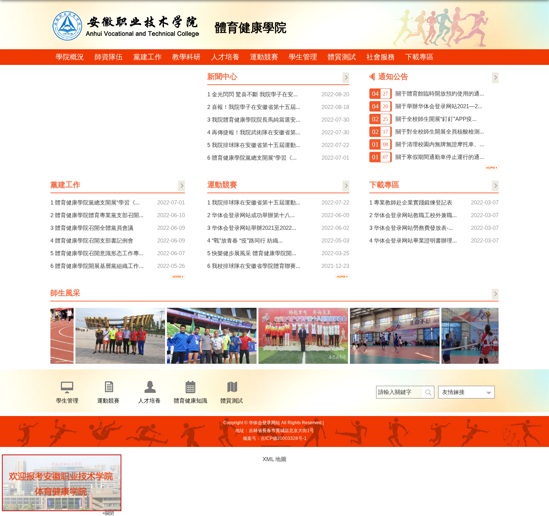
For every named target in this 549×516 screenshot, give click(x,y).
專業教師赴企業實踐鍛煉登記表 (413, 202)
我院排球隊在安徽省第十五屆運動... (256, 145)
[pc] (61, 457)
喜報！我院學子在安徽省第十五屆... (256, 107)
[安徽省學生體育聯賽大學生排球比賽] (390, 310)
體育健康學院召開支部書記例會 (94, 240)
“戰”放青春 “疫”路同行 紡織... (247, 240)
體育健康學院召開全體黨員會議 (94, 228)
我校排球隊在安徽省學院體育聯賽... (256, 266)
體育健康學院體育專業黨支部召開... (99, 215)
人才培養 (225, 57)
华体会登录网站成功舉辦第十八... (253, 215)
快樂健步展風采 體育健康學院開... (254, 253)
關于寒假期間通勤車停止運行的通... (440, 157)
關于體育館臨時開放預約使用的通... (440, 93)
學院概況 (70, 57)
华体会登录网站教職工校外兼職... (415, 215)
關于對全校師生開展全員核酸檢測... (440, 131)
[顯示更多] (178, 276)
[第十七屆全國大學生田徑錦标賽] (115, 310)
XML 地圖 (274, 459)
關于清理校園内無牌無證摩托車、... (440, 144)
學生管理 (303, 57)
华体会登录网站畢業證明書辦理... (415, 240)
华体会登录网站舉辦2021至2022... (254, 228)
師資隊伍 (108, 57)
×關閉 (108, 513)
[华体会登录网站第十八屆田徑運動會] (298, 310)
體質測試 (342, 57)
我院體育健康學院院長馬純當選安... (256, 119)
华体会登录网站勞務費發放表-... (413, 228)
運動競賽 (264, 57)
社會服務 (380, 57)
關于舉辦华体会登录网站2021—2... (439, 106)
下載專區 (419, 57)
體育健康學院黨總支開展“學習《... (97, 202)
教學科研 (186, 57)
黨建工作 (147, 57)
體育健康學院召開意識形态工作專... (99, 253)
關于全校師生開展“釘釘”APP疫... (436, 119)
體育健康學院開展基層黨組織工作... (99, 266)
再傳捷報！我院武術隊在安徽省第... (256, 132)
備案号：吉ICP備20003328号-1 (275, 438)
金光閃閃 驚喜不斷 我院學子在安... (255, 94)
